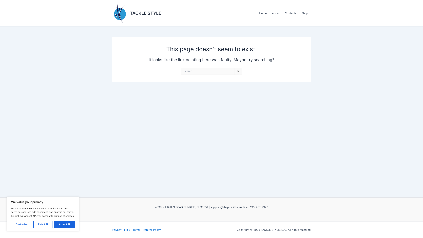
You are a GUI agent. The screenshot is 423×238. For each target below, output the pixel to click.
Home (263, 13)
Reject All (43, 224)
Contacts (290, 13)
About (276, 13)
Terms (136, 229)
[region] (43, 214)
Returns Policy (152, 229)
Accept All (64, 224)
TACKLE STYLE (145, 13)
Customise (21, 224)
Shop (305, 13)
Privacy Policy (121, 229)
